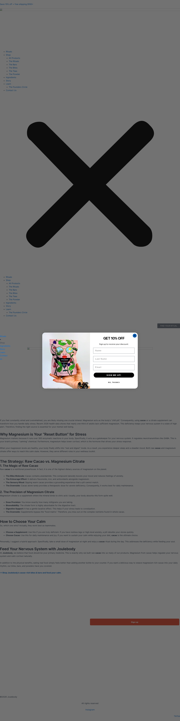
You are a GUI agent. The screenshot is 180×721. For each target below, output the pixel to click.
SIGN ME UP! (114, 375)
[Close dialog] (135, 335)
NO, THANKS (114, 382)
